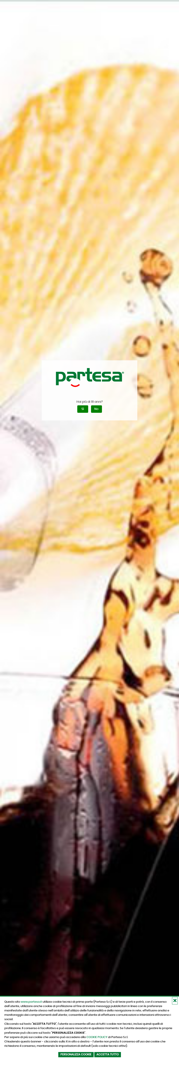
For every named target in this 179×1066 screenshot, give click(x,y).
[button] (175, 1000)
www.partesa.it (31, 1001)
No (96, 409)
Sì (82, 409)
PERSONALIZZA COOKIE (75, 1054)
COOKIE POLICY (96, 1037)
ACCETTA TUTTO (107, 1054)
